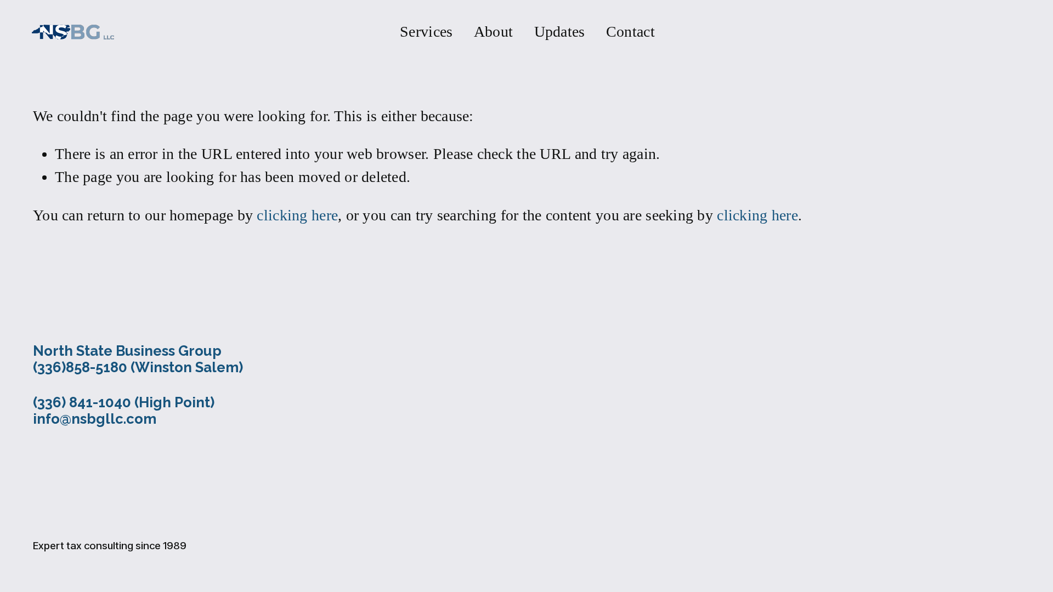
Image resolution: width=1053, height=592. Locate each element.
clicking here (297, 215)
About (493, 31)
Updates (559, 31)
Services (426, 31)
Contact (630, 31)
